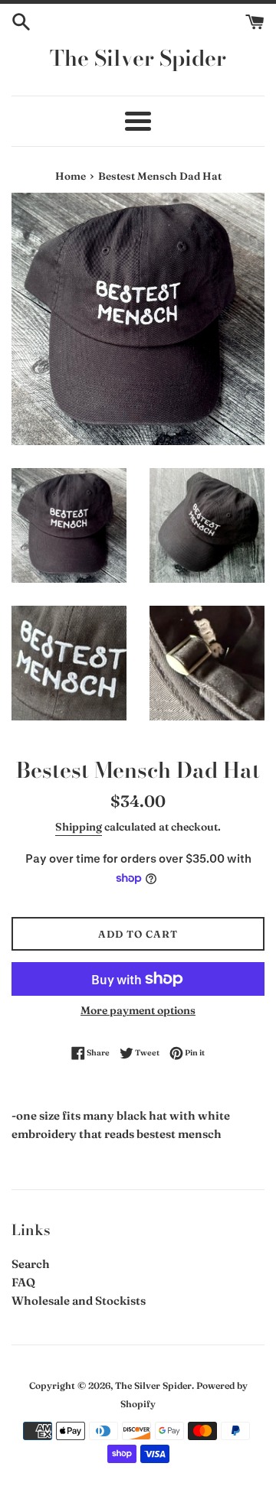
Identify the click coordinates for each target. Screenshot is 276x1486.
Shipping (78, 827)
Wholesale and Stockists (79, 1300)
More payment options (138, 1010)
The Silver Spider (138, 58)
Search (31, 1264)
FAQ (23, 1282)
